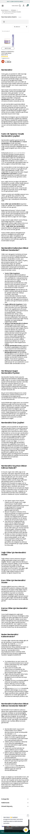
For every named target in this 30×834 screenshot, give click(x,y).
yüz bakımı (19, 644)
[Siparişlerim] (23, 6)
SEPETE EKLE (8, 48)
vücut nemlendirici (19, 153)
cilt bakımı (21, 441)
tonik (14, 734)
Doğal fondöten (10, 766)
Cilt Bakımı (13, 10)
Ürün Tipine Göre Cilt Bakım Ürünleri (11, 12)
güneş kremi (17, 688)
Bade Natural (4, 10)
